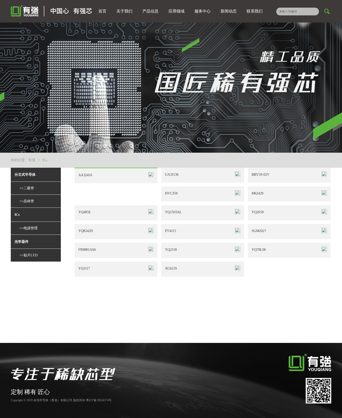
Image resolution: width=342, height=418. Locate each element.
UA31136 (172, 174)
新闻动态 (229, 11)
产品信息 (150, 11)
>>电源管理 (29, 228)
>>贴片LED (29, 255)
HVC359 (171, 193)
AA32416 (85, 175)
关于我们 (124, 11)
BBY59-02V (260, 174)
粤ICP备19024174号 (99, 400)
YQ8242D (85, 231)
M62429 (257, 193)
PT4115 (170, 231)
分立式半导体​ (25, 174)
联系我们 (255, 11)
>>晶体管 (27, 201)
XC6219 (171, 268)
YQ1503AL (173, 212)
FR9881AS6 (87, 250)
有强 (31, 160)
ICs (44, 160)
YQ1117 (84, 268)
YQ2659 (258, 212)
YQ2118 (171, 250)
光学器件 (22, 242)
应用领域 (176, 11)
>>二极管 (27, 188)
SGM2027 (259, 231)
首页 (102, 11)
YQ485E (84, 212)
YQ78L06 (259, 250)
